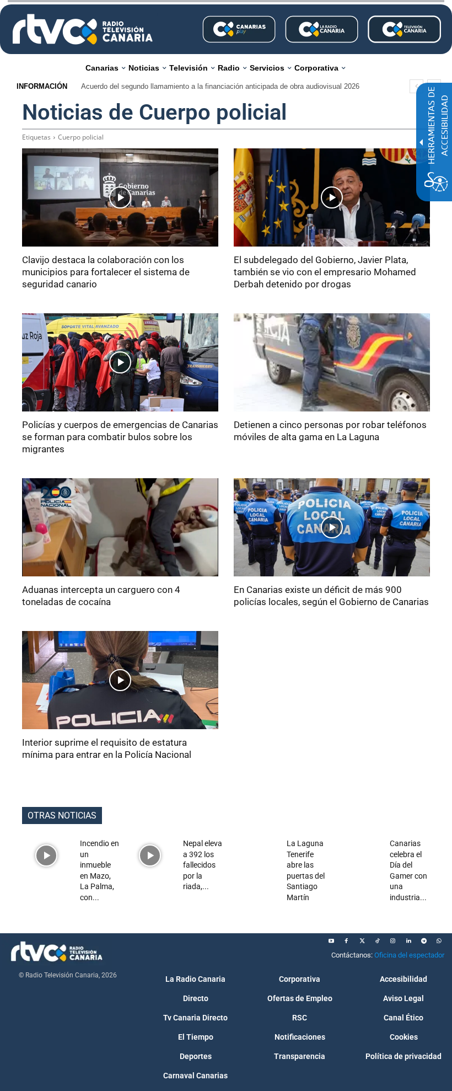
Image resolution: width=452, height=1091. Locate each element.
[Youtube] (331, 941)
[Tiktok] (378, 941)
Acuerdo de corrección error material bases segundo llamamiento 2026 (197, 86)
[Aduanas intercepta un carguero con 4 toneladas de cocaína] (120, 527)
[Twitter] (362, 941)
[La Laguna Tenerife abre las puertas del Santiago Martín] (253, 855)
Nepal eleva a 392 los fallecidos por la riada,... (202, 865)
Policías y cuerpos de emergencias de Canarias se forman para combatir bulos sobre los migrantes (120, 436)
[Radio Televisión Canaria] (83, 29)
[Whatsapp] (439, 941)
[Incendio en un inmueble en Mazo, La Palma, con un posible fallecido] (46, 855)
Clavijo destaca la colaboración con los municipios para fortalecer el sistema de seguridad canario (106, 272)
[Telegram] (424, 941)
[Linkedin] (408, 941)
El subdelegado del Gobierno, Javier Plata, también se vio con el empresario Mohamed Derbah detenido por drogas (325, 272)
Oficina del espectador (409, 955)
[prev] (416, 86)
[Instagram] (393, 941)
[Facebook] (347, 941)
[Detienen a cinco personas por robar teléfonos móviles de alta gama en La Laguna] (332, 362)
